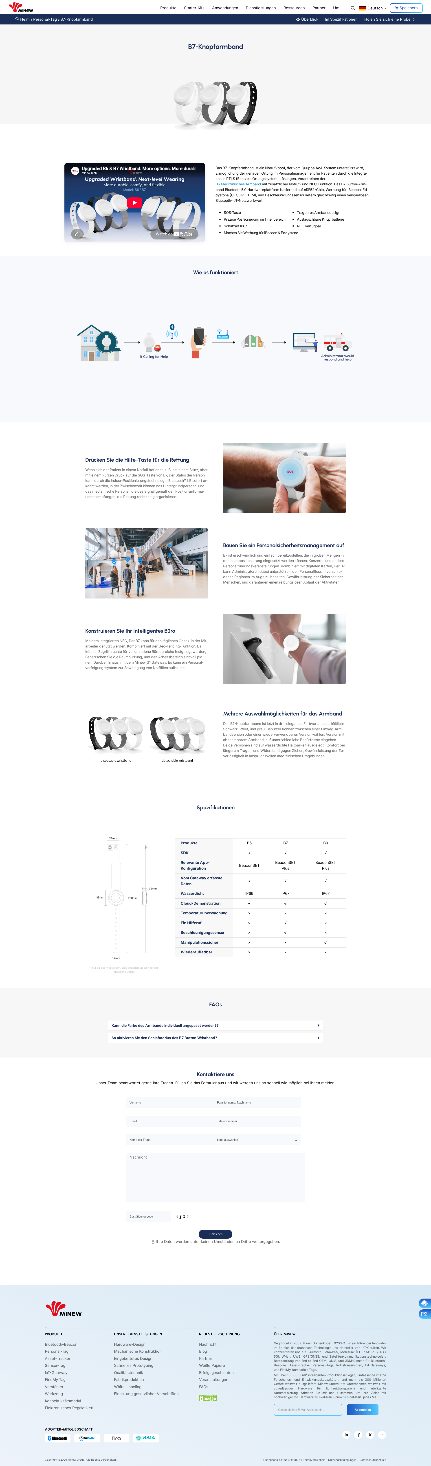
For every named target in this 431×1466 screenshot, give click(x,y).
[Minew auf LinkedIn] (346, 1435)
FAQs (203, 1387)
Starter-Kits (194, 8)
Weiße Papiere (212, 1365)
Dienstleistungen (261, 8)
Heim (25, 19)
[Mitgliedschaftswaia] (146, 1438)
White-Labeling (127, 1387)
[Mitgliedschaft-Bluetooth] (57, 1438)
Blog (203, 1351)
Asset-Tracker (57, 1358)
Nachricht (208, 1344)
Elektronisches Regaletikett (69, 1408)
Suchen (353, 8)
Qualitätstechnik (128, 1372)
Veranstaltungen (213, 1379)
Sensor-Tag (55, 1365)
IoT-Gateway (56, 1372)
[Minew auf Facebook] (358, 1435)
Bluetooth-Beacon (61, 1344)
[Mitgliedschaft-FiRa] (116, 1438)
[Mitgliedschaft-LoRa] (87, 1438)
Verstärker (54, 1387)
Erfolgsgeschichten (216, 1372)
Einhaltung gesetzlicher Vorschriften (146, 1393)
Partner (318, 8)
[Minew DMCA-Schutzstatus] (208, 1398)
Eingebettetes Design (133, 1358)
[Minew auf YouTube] (382, 1435)
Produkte (168, 8)
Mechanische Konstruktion (138, 1351)
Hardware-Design (129, 1344)
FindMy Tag (55, 1379)
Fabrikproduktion (129, 1379)
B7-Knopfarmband (76, 19)
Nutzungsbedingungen (342, 1460)
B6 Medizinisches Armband (238, 184)
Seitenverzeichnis (314, 1460)
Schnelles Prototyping (133, 1365)
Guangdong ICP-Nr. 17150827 (281, 1460)
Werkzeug (54, 1393)
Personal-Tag (45, 19)
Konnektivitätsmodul (63, 1401)
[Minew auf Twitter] (370, 1435)
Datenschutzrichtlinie (372, 1460)
